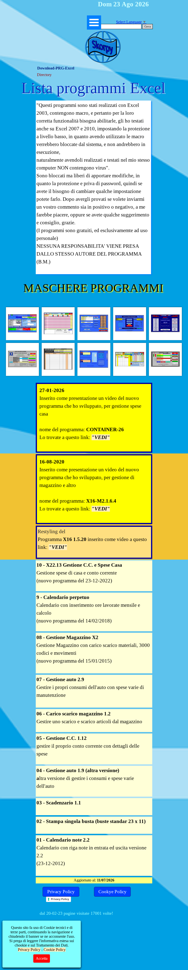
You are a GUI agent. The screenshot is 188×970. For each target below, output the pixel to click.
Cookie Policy (55, 949)
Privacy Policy (60, 899)
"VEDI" (101, 437)
